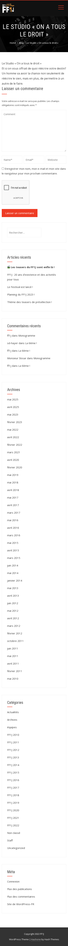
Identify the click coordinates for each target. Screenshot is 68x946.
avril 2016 (13, 527)
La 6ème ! (31, 343)
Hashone (36, 939)
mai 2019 (12, 475)
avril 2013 (13, 595)
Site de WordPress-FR (20, 904)
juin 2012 (12, 603)
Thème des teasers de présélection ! (29, 302)
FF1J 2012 (13, 750)
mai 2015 (12, 543)
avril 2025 (13, 407)
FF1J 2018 (13, 795)
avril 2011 (13, 663)
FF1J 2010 (13, 734)
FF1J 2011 (13, 742)
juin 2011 (12, 648)
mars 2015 (13, 558)
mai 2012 (12, 610)
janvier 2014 (14, 580)
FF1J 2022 (13, 825)
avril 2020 (13, 460)
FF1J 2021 (13, 817)
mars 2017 (13, 512)
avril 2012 (13, 618)
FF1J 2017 (13, 787)
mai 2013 (12, 588)
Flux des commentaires (21, 896)
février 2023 (14, 422)
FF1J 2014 (13, 765)
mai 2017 (12, 497)
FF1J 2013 (13, 757)
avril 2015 (13, 550)
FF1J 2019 (13, 802)
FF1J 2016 (13, 780)
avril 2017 (13, 505)
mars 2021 (13, 452)
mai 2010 (12, 678)
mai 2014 (12, 573)
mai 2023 (12, 414)
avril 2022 (13, 437)
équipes (12, 727)
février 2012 (14, 633)
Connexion (13, 881)
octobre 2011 (15, 641)
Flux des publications (19, 889)
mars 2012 (13, 626)
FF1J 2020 (13, 810)
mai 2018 (12, 482)
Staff (10, 840)
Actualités (13, 712)
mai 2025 (12, 399)
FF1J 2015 (13, 772)
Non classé (13, 833)
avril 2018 (13, 490)
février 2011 (14, 671)
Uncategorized (16, 848)
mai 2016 (12, 520)
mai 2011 (12, 656)
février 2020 (14, 467)
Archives (12, 719)
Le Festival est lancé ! (20, 287)
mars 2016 (13, 535)
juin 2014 (12, 565)
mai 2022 (12, 429)
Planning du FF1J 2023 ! (21, 294)
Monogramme (26, 335)
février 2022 (14, 444)
